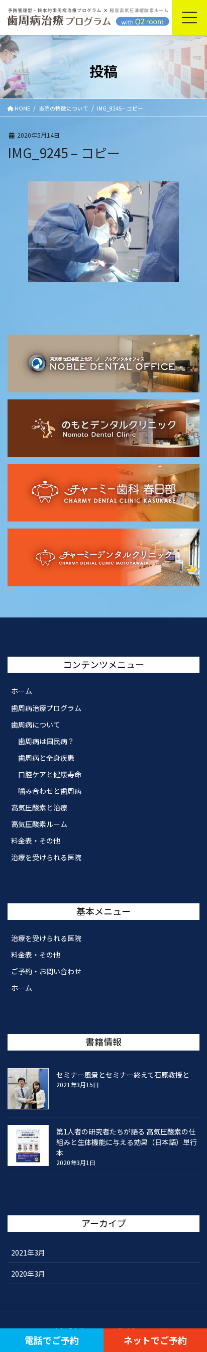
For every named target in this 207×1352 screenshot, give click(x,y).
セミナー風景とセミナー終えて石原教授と (122, 1075)
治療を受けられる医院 (46, 857)
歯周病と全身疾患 (46, 758)
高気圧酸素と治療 (39, 807)
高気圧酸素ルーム (39, 824)
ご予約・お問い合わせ (46, 971)
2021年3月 (28, 1252)
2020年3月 (28, 1274)
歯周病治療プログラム (46, 708)
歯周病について (35, 724)
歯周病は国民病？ (46, 741)
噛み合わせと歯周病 (49, 791)
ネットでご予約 (155, 1339)
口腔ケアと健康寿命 (49, 774)
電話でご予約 (52, 1339)
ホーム (21, 691)
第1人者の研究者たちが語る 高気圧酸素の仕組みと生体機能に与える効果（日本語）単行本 (126, 1142)
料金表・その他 (35, 841)
